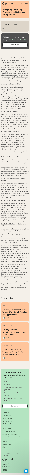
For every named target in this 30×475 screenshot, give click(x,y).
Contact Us (5, 450)
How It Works (6, 415)
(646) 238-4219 (6, 466)
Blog (3, 447)
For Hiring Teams (8, 418)
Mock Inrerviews (7, 424)
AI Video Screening (8, 431)
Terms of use (17, 453)
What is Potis (6, 444)
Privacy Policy (5, 455)
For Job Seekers (7, 421)
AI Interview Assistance (9, 434)
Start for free (15, 44)
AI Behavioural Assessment (11, 437)
